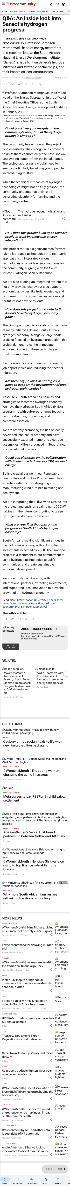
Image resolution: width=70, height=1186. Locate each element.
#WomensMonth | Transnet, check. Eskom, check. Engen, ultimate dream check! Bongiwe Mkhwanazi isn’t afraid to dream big (17, 682)
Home (4, 11)
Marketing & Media (38, 11)
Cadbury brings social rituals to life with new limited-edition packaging (32, 743)
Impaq (6, 903)
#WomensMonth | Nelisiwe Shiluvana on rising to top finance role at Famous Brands (33, 865)
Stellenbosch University (31, 600)
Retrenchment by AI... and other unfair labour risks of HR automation (26, 1131)
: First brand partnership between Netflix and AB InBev (34, 834)
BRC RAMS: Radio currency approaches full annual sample (28, 1019)
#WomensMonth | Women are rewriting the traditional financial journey (28, 964)
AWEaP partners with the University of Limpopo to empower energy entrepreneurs (50, 677)
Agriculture (56, 11)
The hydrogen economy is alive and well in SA (41, 213)
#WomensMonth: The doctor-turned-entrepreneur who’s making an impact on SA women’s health (26, 1112)
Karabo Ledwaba (10, 779)
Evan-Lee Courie (10, 874)
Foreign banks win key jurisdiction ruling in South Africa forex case (24, 1002)
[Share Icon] (63, 218)
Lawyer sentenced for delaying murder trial (27, 946)
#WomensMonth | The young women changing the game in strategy (31, 773)
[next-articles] (66, 673)
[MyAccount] (64, 4)
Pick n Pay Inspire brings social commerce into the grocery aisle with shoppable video (26, 983)
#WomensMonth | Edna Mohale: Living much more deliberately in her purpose (28, 929)
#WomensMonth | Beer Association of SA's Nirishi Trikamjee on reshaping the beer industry (27, 1091)
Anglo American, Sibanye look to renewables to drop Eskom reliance (25, 1149)
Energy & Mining (18, 11)
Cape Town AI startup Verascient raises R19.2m (27, 1054)
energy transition (32, 603)
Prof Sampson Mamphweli (31, 606)
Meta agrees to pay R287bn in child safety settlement (34, 798)
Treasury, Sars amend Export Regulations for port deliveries (22, 1037)
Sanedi (51, 600)
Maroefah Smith (11, 697)
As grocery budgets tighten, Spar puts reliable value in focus (27, 1072)
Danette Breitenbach (11, 935)
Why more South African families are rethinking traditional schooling (30, 896)
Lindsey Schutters (33, 77)
